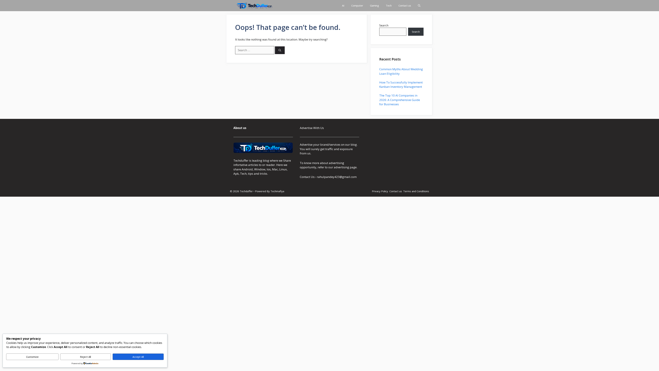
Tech (389, 5)
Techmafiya (277, 191)
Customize (32, 356)
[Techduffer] (254, 5)
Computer (357, 5)
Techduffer (240, 160)
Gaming (374, 5)
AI (343, 5)
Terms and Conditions (416, 191)
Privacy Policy (380, 191)
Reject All (85, 356)
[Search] (280, 50)
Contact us (404, 5)
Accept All (138, 356)
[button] (419, 5)
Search (383, 25)
